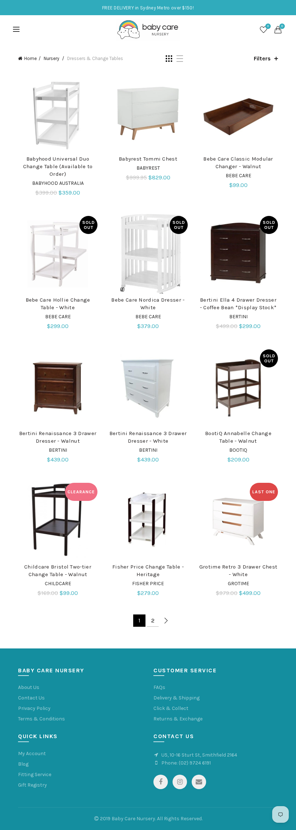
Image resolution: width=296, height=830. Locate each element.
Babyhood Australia (58, 183)
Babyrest (148, 168)
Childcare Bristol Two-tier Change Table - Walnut (57, 570)
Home (30, 58)
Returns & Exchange (178, 719)
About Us (28, 687)
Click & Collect (170, 708)
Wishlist (268, 26)
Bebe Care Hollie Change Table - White (58, 304)
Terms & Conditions (41, 719)
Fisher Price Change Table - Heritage (148, 570)
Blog (23, 764)
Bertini (238, 317)
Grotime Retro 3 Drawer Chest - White (238, 570)
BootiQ (238, 450)
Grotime (238, 583)
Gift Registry (32, 785)
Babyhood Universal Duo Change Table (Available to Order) (58, 166)
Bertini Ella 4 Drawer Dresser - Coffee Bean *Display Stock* (238, 304)
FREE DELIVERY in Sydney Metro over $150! (148, 7)
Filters (262, 58)
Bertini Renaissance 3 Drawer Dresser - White (148, 437)
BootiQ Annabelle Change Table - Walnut (238, 437)
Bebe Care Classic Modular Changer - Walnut (238, 163)
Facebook (160, 782)
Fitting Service (34, 774)
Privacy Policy (34, 708)
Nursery (52, 58)
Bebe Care (238, 176)
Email (199, 782)
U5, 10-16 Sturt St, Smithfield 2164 (199, 755)
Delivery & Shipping (176, 698)
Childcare (58, 583)
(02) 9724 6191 (195, 763)
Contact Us (31, 698)
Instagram (180, 782)
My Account (32, 753)
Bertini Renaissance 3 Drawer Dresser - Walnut (57, 437)
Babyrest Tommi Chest (148, 159)
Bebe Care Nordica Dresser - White (147, 304)
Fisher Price (148, 583)
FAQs (159, 687)
